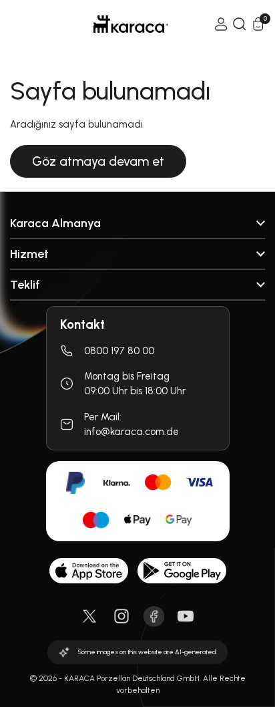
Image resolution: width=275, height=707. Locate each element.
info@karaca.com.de (131, 432)
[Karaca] (112, 24)
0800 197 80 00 (119, 351)
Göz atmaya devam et (98, 161)
